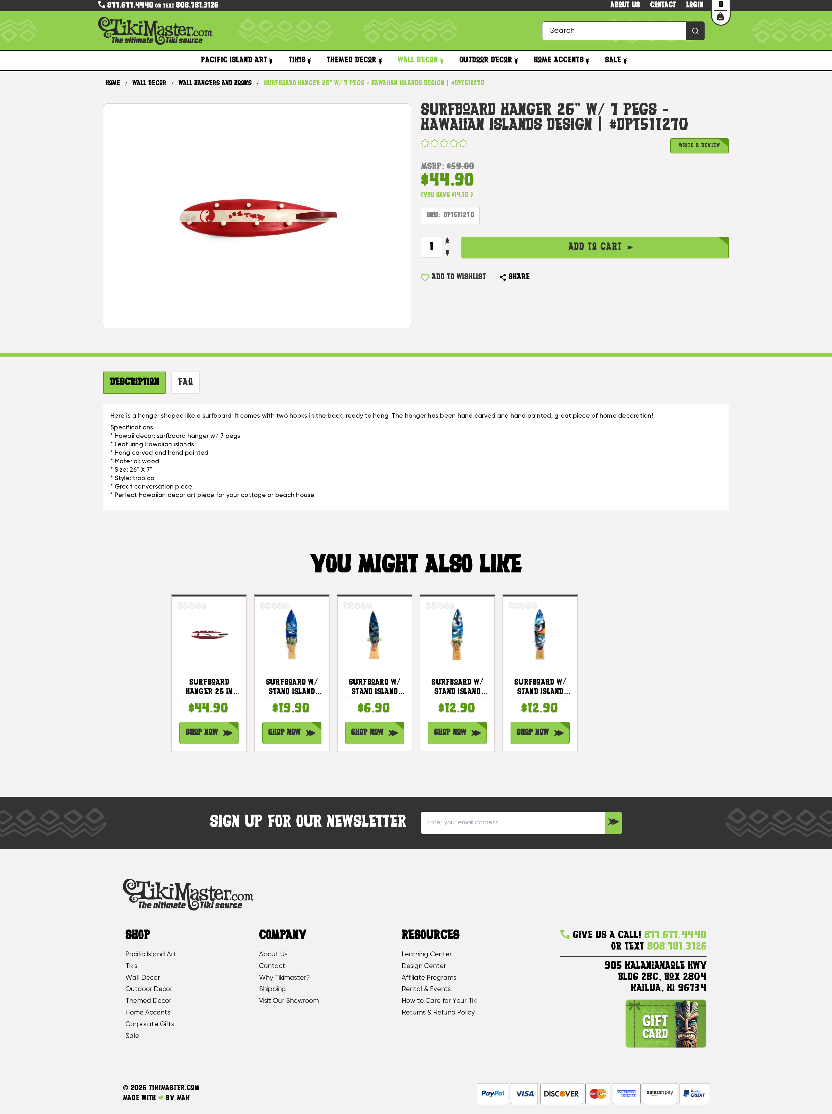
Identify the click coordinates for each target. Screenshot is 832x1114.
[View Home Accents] (587, 61)
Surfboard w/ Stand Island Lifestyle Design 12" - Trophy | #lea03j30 (540, 688)
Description (134, 382)
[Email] (538, 277)
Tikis (297, 60)
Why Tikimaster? (284, 978)
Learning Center (427, 954)
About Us (273, 954)
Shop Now (202, 733)
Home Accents (559, 60)
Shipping (272, 989)
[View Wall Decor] (442, 61)
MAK (183, 1098)
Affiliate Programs (429, 978)
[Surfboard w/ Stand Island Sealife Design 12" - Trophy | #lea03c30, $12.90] (457, 633)
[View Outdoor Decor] (516, 61)
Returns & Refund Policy (438, 1012)
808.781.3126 (197, 5)
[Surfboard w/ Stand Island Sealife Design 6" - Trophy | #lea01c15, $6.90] (374, 633)
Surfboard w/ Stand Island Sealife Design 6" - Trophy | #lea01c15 (374, 688)
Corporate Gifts (149, 1024)
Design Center (424, 966)
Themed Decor (351, 60)
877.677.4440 (129, 5)
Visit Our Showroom (289, 1001)
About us (625, 5)
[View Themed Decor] (380, 61)
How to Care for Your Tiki (439, 1001)
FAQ (185, 382)
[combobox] (623, 30)
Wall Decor (418, 60)
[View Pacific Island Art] (271, 61)
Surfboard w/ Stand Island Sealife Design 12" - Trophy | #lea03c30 (457, 688)
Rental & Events (426, 989)
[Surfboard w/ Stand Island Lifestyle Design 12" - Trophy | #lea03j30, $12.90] (540, 633)
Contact (663, 5)
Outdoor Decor (485, 60)
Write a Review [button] (699, 145)
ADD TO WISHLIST (459, 277)
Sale (613, 60)
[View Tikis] (309, 61)
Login (694, 5)
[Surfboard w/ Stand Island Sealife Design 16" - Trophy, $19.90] (291, 633)
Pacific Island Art (234, 60)
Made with (140, 1098)
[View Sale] (625, 61)
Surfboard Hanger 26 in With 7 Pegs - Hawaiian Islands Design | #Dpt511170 (209, 688)
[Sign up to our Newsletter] (613, 823)
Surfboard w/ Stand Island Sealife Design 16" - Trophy (292, 688)
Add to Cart (595, 247)
